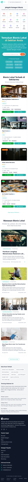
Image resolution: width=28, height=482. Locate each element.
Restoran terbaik (18, 61)
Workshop (3, 459)
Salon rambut (10, 64)
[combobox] (5, 2)
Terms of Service (8, 479)
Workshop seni (18, 67)
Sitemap (21, 478)
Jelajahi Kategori (5, 438)
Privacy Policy (2, 479)
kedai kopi (13, 374)
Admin (25, 478)
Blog (2, 440)
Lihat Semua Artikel (14, 359)
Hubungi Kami (4, 444)
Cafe (2, 452)
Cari (23, 54)
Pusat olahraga (9, 67)
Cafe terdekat (9, 61)
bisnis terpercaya (5, 379)
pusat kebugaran (22, 374)
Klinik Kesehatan (5, 454)
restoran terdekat (20, 369)
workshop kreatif (5, 374)
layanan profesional (14, 377)
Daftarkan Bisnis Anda (6, 442)
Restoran (3, 450)
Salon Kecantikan (5, 457)
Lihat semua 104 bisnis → (14, 212)
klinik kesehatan (5, 372)
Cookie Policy (14, 479)
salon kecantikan (14, 372)
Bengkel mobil (18, 64)
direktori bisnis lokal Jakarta (8, 369)
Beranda (3, 435)
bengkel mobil (5, 377)
